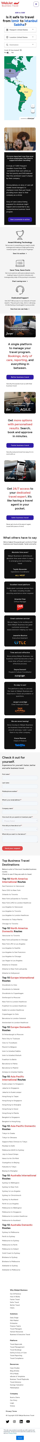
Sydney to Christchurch (11, 1195)
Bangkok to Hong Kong (11, 1121)
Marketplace (14, 1388)
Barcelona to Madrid (10, 1068)
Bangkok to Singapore (11, 1117)
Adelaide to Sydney (10, 1266)
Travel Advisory (15, 1382)
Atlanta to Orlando (9, 965)
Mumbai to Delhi (8, 1146)
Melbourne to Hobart (10, 1249)
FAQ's (12, 1308)
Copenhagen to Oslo (10, 1014)
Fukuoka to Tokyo (9, 1167)
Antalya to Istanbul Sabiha (12, 1072)
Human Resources (16, 1332)
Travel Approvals (16, 1344)
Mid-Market (14, 1320)
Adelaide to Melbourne (11, 1270)
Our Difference (15, 1294)
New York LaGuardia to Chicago (15, 940)
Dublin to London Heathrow (13, 1010)
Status (12, 1406)
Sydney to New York (10, 1187)
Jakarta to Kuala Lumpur (11, 1092)
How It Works (15, 1297)
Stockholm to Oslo (9, 985)
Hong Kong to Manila (10, 1113)
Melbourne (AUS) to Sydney (13, 1150)
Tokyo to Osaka (8, 1133)
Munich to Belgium (9, 1047)
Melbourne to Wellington (12, 1208)
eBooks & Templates (17, 1376)
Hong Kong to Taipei (10, 1096)
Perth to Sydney (8, 1236)
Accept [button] (20, 1438)
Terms (14, 1411)
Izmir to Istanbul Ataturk (11, 1055)
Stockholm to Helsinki (10, 989)
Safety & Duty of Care (18, 1353)
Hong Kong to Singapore (12, 1101)
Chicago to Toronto (10, 924)
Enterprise (13, 1323)
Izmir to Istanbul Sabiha (11, 1051)
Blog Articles (14, 1371)
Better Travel (15, 1305)
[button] (36, 4)
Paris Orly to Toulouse (11, 1039)
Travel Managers (16, 1329)
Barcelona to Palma (9, 1064)
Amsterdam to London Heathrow (15, 1023)
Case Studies (15, 1368)
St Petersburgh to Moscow (12, 1034)
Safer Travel (14, 1302)
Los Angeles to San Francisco (13, 952)
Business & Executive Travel (20, 1334)
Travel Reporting (16, 1355)
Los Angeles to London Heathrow (15, 915)
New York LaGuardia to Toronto (15, 899)
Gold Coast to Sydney (11, 1253)
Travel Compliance (16, 1358)
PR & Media (14, 1374)
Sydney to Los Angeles (11, 1191)
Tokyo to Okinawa (9, 1138)
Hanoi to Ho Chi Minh (10, 1158)
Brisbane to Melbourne (11, 1261)
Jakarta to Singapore (10, 1088)
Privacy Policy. (12, 1433)
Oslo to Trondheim (9, 1043)
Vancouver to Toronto (11, 936)
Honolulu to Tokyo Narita (12, 919)
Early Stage (14, 1318)
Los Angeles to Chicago (11, 956)
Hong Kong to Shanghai (11, 1105)
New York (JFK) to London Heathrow (16, 903)
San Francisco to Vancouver (13, 886)
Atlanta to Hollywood (10, 973)
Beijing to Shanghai (9, 1171)
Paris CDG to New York (11, 890)
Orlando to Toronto (10, 894)
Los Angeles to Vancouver (12, 907)
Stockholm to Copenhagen (12, 993)
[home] (10, 4)
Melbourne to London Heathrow (14, 1216)
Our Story (13, 1400)
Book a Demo (15, 1397)
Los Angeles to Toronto (11, 911)
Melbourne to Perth (9, 1245)
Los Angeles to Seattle (11, 948)
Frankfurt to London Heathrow (14, 1006)
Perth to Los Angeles (10, 1204)
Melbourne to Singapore (11, 1212)
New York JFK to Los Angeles (13, 944)
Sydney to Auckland (10, 1199)
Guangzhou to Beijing (10, 1163)
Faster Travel (15, 1299)
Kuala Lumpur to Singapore (12, 1084)
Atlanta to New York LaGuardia (14, 969)
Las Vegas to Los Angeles (12, 961)
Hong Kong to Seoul (10, 1109)
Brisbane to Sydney (9, 1257)
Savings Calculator (16, 1385)
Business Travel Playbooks (19, 1379)
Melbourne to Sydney (10, 1241)
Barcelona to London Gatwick (14, 1018)
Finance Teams (15, 1326)
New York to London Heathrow (14, 1002)
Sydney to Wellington (10, 1183)
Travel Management (17, 1347)
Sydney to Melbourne (10, 1232)
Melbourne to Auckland (11, 1220)
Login (12, 1403)
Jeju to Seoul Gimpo (10, 1154)
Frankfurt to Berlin (9, 1059)
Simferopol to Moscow (11, 998)
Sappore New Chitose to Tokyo (14, 1142)
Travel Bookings (15, 1350)
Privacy (8, 1411)
